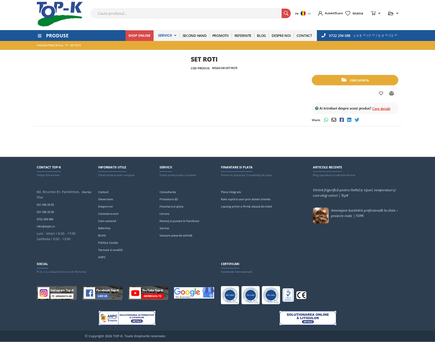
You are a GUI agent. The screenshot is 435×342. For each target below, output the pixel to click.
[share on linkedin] (349, 120)
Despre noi (105, 206)
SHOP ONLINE (139, 35)
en (309, 13)
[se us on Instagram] (57, 293)
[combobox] (191, 13)
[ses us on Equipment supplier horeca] (194, 293)
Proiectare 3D (169, 199)
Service (164, 228)
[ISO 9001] (230, 296)
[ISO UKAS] (288, 295)
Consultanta (168, 192)
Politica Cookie (108, 243)
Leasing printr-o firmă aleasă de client (246, 206)
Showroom (105, 199)
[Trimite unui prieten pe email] (334, 120)
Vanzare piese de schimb (176, 235)
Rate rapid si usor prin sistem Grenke (245, 199)
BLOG (102, 235)
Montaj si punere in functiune (179, 221)
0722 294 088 (339, 35)
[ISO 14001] (251, 296)
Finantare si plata (171, 206)
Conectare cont (108, 214)
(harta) (86, 192)
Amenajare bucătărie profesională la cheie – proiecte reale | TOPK (364, 213)
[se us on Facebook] (102, 293)
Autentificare (334, 13)
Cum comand (107, 221)
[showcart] (375, 13)
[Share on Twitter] (356, 120)
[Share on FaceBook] (342, 120)
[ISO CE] (301, 296)
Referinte (104, 228)
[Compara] (391, 93)
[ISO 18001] (271, 296)
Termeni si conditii (110, 250)
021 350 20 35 (45, 205)
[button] (301, 13)
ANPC (102, 257)
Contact (103, 192)
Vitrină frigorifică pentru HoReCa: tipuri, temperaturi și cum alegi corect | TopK (354, 193)
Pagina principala (50, 45)
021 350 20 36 (45, 212)
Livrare (164, 214)
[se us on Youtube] (148, 293)
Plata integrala (231, 192)
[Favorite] (381, 93)
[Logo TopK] (60, 14)
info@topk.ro (46, 226)
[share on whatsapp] (326, 120)
